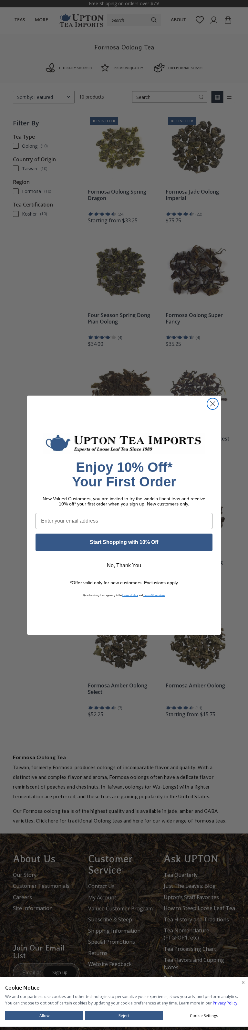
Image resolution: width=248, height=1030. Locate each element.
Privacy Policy (130, 595)
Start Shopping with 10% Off (124, 542)
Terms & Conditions (154, 595)
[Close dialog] (212, 403)
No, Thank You (124, 565)
